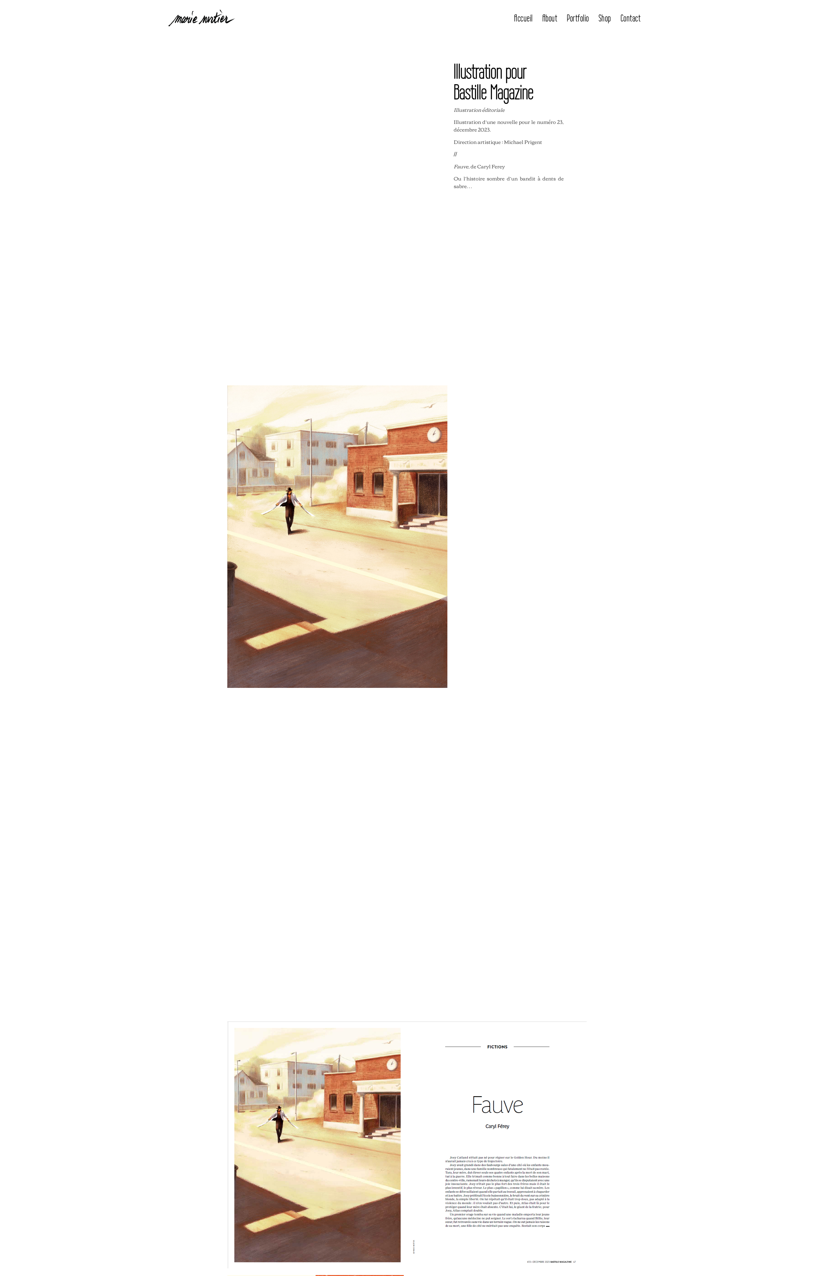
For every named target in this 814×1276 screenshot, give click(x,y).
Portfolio (578, 18)
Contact (631, 18)
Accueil (523, 18)
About (550, 18)
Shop (605, 18)
